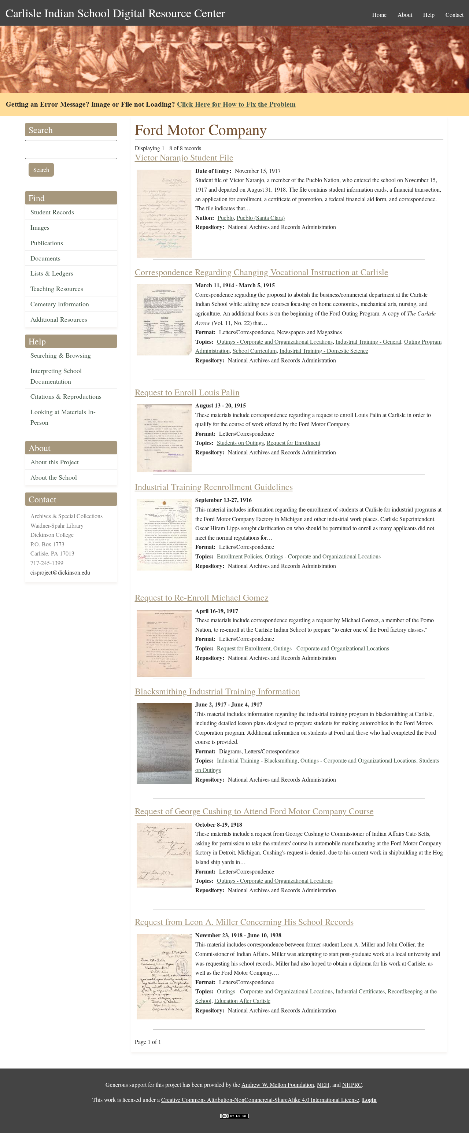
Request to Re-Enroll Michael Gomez (202, 597)
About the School (53, 477)
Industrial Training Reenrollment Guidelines (214, 486)
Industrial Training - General (368, 341)
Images (39, 227)
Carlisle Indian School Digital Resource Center (115, 13)
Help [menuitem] (429, 14)
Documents (45, 258)
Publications (46, 242)
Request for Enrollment (293, 442)
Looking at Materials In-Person (63, 417)
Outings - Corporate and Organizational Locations (275, 341)
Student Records (52, 211)
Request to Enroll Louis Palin (187, 392)
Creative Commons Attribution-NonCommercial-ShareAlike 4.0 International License (260, 1099)
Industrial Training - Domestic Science (324, 350)
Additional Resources (58, 319)
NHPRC (352, 1084)
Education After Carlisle (242, 1000)
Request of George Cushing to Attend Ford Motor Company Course (254, 811)
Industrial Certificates (360, 991)
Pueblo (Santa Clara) (261, 217)
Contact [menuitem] (455, 14)
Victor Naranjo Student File (184, 157)
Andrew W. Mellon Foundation (277, 1084)
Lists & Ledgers (51, 273)
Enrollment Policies (239, 556)
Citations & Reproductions (65, 396)
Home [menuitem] (379, 14)
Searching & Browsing (60, 355)
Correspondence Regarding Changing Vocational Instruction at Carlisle (261, 272)
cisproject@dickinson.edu (60, 572)
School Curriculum (255, 350)
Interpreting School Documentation (56, 375)
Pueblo (226, 217)
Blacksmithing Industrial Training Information (217, 691)
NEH (323, 1084)
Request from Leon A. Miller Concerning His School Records (244, 921)
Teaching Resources (56, 288)
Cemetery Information (59, 303)
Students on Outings (240, 442)
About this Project (54, 461)
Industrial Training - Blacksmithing (257, 760)
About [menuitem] (405, 14)
